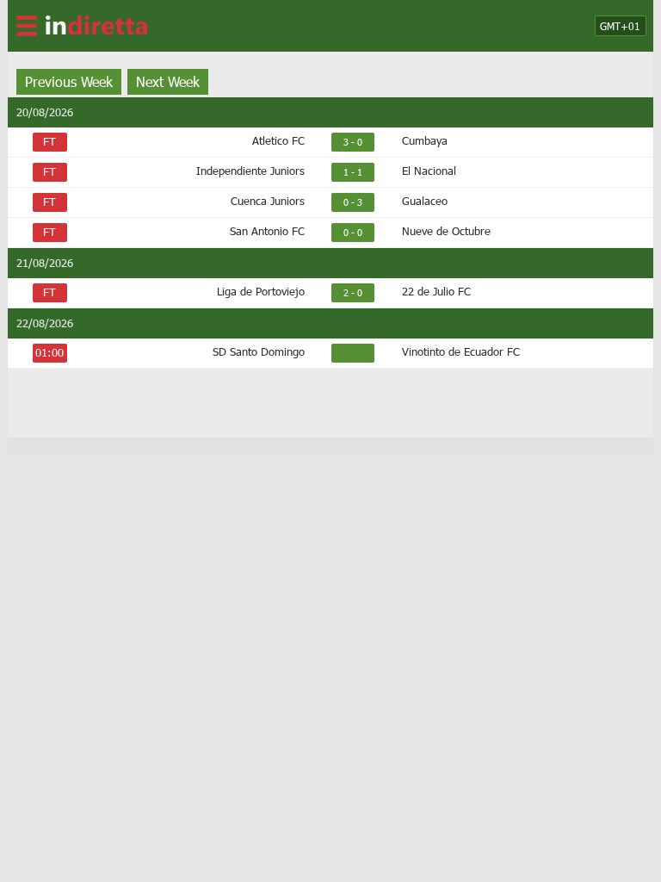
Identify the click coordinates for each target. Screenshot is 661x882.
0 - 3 (352, 202)
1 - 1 (352, 171)
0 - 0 (352, 232)
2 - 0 (352, 292)
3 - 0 (352, 141)
